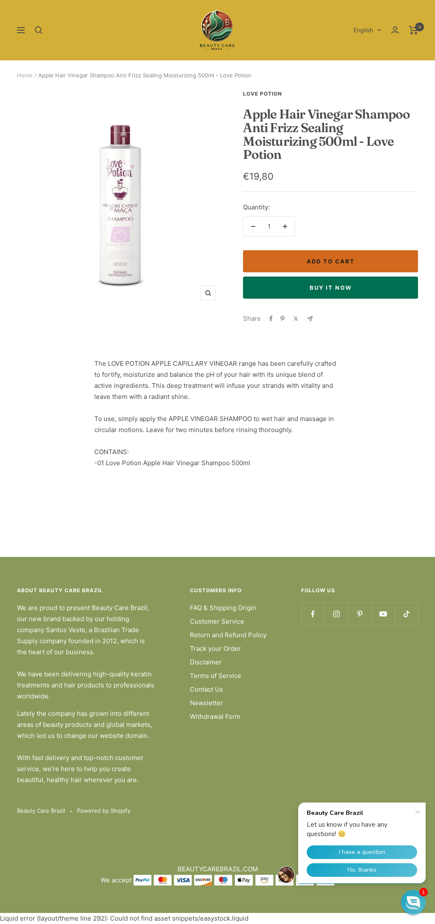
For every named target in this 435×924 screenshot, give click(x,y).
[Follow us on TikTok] (406, 614)
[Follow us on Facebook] (313, 614)
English (363, 30)
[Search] (38, 30)
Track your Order (215, 648)
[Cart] (413, 30)
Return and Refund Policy (228, 635)
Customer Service (217, 621)
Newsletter (206, 703)
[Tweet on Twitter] (295, 319)
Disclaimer (206, 662)
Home (25, 75)
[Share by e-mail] (310, 319)
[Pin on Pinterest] (282, 319)
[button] (413, 902)
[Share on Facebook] (271, 319)
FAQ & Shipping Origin (223, 608)
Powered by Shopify (103, 810)
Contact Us (206, 689)
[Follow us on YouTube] (383, 614)
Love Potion (262, 93)
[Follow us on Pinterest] (359, 614)
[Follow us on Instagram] (336, 614)
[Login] (395, 30)
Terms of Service (215, 676)
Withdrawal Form (215, 716)
